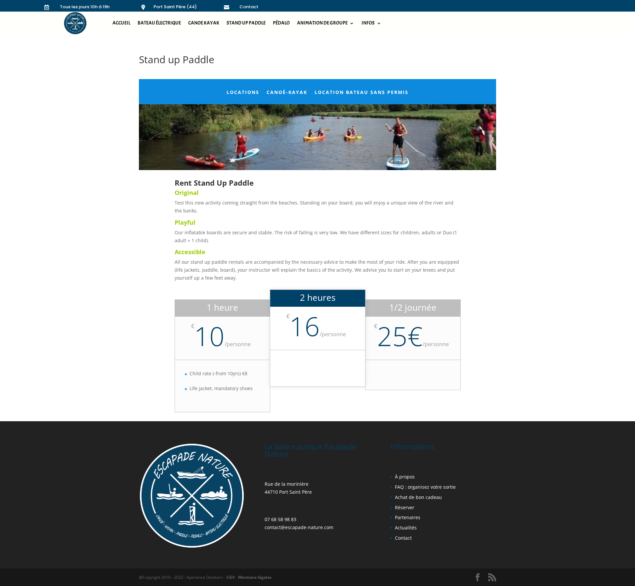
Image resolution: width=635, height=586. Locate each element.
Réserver (404, 507)
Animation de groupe (322, 23)
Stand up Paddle (246, 23)
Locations (243, 92)
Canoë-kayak (287, 92)
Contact (248, 7)
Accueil (121, 23)
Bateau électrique (159, 23)
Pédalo (281, 23)
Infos (368, 23)
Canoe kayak (203, 23)
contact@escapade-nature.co (297, 527)
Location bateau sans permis (361, 92)
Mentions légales (254, 577)
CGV (231, 577)
